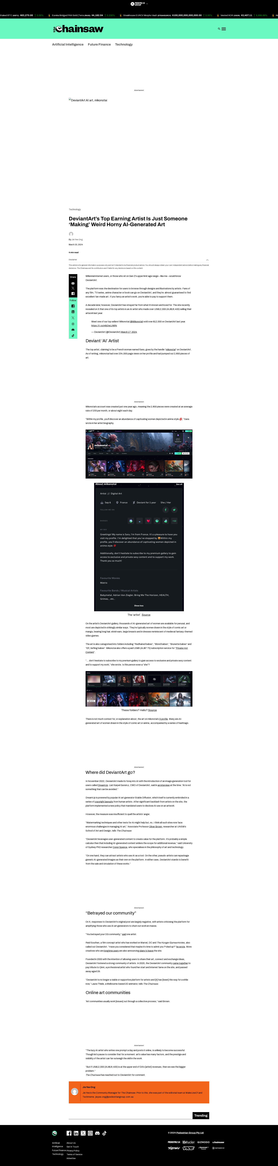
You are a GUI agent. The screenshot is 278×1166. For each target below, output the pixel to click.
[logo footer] (54, 1133)
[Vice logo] (189, 1148)
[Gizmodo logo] (203, 1142)
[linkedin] (73, 311)
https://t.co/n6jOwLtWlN (104, 325)
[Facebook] (73, 306)
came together (180, 963)
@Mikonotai (136, 321)
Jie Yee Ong (77, 239)
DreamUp (103, 785)
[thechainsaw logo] (218, 1142)
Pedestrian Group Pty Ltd (190, 1133)
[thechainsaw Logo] (78, 28)
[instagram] (73, 324)
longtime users (111, 951)
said (124, 934)
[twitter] (73, 318)
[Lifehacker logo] (189, 1142)
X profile (163, 719)
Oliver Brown (155, 826)
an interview (164, 785)
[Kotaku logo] (174, 1148)
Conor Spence (120, 847)
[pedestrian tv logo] (174, 1142)
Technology (75, 209)
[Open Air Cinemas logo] (203, 1148)
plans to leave (146, 951)
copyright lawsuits (104, 801)
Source (146, 614)
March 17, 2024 (129, 332)
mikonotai (170, 349)
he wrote (180, 946)
